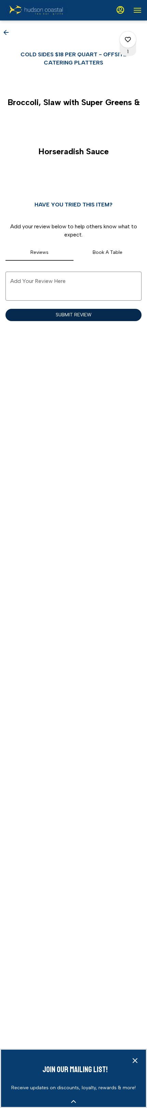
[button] (8, 32)
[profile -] (120, 10)
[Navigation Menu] (137, 10)
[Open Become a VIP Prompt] (73, 1101)
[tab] (39, 252)
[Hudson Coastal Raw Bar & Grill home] (36, 10)
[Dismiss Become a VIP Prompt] (135, 1060)
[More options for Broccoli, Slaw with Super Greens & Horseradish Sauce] (128, 39)
